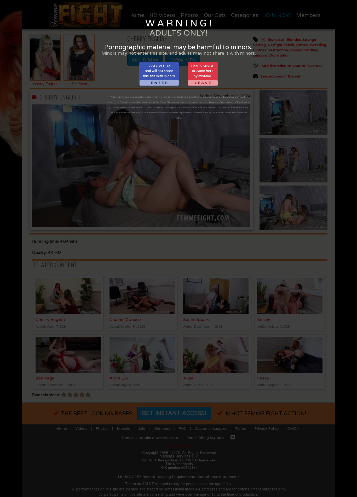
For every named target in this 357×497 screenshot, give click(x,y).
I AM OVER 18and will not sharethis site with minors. (159, 74)
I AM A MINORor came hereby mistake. (203, 74)
